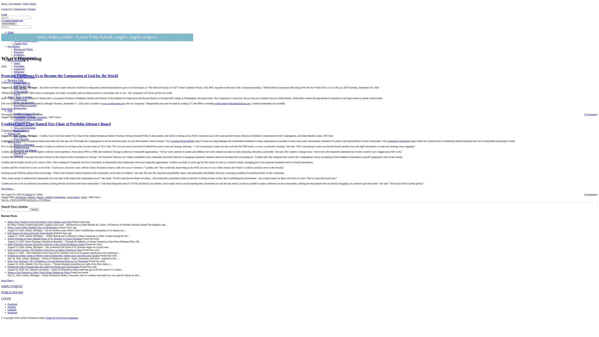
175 (40, 200)
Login (4, 14)
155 (30, 200)
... (9, 200)
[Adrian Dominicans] (12, 20)
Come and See (21, 91)
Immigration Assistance (25, 105)
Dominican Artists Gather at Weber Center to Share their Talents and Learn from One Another (53, 255)
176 (44, 200)
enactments (20, 117)
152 (19, 200)
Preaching (19, 52)
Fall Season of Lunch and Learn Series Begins (30, 233)
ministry (31, 197)
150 (12, 200)
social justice (73, 197)
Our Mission (13, 46)
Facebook (12, 304)
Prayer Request (21, 139)
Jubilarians (19, 71)
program (31, 117)
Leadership (19, 69)
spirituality (42, 117)
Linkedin (11, 309)
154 (27, 200)
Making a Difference (24, 144)
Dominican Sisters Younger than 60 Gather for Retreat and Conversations (43, 267)
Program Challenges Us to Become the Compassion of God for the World (59, 76)
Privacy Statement (69, 318)
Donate (32, 9)
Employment (20, 9)
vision (84, 197)
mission (40, 197)
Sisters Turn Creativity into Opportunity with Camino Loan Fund (39, 222)
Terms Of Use (53, 318)
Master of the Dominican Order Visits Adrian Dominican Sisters (38, 272)
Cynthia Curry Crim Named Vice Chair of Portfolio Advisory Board (56, 124)
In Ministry (19, 55)
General (28, 114)
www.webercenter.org (113, 103)
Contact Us (6, 9)
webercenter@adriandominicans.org (232, 103)
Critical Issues (20, 99)
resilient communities (55, 197)
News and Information (25, 128)
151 (15, 200)
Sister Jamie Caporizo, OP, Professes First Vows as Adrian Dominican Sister (44, 250)
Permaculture (20, 108)
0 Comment (590, 114)
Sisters (17, 63)
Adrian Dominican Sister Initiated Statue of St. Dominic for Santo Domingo (44, 238)
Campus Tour (20, 43)
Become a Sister (15, 80)
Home (10, 32)
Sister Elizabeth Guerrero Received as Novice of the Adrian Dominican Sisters (46, 244)
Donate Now (20, 153)
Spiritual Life (13, 133)
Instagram (12, 312)
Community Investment (398, 141)
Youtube (11, 307)
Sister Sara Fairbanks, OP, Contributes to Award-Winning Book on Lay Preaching (47, 261)
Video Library (29, 3)
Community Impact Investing (28, 119)
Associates (19, 66)
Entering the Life (22, 85)
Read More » (7, 108)
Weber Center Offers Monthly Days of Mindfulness (32, 227)
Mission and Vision (23, 49)
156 (34, 200)
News (4, 3)
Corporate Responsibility (182, 141)
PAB (9, 111)
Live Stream (15, 3)
